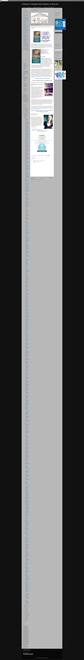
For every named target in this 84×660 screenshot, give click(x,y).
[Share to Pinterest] (49, 155)
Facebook (37, 129)
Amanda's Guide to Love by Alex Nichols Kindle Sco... (27, 602)
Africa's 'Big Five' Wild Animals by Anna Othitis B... (27, 347)
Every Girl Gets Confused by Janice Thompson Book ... (27, 169)
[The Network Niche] (60, 29)
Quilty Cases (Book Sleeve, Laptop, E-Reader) (25, 73)
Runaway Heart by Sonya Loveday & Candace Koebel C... (27, 367)
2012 (25, 619)
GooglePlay (41, 111)
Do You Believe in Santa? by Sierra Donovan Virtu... (27, 138)
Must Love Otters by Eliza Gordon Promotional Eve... (27, 392)
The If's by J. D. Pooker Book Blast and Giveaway (27, 587)
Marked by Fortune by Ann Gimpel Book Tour (27, 165)
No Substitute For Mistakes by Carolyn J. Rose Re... (27, 123)
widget (28, 50)
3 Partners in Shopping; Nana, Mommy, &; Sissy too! (40, 4)
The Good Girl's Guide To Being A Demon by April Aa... (27, 525)
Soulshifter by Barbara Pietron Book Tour (27, 571)
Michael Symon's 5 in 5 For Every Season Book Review (27, 202)
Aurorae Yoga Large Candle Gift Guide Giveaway (27, 240)
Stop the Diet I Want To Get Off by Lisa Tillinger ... (27, 498)
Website (33, 129)
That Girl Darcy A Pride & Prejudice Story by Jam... (27, 529)
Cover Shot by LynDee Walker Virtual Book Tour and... (27, 309)
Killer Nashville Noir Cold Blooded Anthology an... (27, 363)
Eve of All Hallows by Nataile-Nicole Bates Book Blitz (27, 351)
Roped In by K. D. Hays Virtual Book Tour (27, 374)
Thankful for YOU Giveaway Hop (26, 331)
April (25, 612)
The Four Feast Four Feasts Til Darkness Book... (27, 559)
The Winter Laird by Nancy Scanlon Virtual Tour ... (27, 483)
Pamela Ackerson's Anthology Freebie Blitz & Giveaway (25, 18)
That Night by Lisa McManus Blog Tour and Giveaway (26, 143)
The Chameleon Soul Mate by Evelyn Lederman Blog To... (27, 425)
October (26, 604)
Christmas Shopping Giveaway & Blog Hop (27, 537)
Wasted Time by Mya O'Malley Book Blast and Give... (27, 191)
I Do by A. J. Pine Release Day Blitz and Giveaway (27, 494)
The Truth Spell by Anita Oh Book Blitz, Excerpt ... (27, 233)
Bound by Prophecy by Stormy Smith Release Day (27, 594)
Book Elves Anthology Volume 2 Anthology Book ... (26, 549)
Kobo (37, 111)
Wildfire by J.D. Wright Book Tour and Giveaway (27, 252)
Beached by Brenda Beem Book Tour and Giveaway (27, 568)
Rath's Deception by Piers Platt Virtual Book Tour (27, 378)
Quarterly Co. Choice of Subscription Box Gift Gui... (27, 290)
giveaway (34, 156)
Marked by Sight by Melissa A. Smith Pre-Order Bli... (26, 343)
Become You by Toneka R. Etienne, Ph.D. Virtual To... (27, 590)
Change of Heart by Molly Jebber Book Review (27, 173)
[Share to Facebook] (48, 155)
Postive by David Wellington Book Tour (26, 259)
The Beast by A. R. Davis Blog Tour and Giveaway (27, 134)
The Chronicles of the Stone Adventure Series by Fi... (27, 432)
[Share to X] (47, 155)
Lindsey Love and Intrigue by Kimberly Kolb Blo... (27, 501)
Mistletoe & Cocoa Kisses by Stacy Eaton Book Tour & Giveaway (25, 40)
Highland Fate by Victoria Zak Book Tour (27, 150)
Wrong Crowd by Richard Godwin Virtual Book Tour (27, 286)
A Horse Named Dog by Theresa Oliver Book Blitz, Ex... (27, 388)
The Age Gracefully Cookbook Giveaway (26, 222)
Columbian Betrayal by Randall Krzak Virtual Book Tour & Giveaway (26, 27)
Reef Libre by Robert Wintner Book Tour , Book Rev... (27, 436)
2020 (25, 108)
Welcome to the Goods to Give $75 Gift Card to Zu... (27, 471)
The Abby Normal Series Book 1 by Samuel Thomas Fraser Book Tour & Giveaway (26, 36)
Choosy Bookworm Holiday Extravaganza (27, 194)
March (26, 613)
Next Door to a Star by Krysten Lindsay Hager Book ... (27, 534)
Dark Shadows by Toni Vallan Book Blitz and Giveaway (27, 488)
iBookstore (48, 78)
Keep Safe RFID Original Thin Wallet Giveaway (27, 316)
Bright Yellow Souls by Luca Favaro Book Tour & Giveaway (26, 45)
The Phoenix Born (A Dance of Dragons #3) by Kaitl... (27, 305)
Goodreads (36, 78)
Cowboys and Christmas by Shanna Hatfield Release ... (27, 583)
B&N (44, 78)
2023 (25, 106)
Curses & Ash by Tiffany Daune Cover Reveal (27, 319)
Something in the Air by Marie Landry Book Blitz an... (27, 579)
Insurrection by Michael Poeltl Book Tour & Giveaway (26, 43)
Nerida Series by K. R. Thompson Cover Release (26, 460)
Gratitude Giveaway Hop (26, 518)
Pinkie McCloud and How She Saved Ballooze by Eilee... (27, 413)
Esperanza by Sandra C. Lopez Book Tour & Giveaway (25, 33)
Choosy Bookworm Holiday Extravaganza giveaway (27, 400)
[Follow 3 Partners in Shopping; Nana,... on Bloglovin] (58, 50)
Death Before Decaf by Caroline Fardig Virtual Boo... (27, 323)
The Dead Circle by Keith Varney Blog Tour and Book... (27, 198)
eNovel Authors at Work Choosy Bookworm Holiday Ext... (27, 301)
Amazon (40, 78)
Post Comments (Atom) (38, 179)
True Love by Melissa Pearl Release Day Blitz (27, 417)
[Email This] (45, 155)
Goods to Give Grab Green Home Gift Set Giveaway (27, 444)
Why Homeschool (25, 83)
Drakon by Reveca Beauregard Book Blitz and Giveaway (27, 452)
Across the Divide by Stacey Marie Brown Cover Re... (27, 420)
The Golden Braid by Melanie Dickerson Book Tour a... (26, 467)
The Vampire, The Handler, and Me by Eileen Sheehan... (27, 404)
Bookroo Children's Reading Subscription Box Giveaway (27, 226)
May (25, 611)
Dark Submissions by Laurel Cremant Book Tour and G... (27, 564)
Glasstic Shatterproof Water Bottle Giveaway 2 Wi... (27, 479)
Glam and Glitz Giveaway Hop (25, 11)
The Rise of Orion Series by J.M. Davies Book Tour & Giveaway (26, 15)
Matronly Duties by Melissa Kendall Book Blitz (27, 359)
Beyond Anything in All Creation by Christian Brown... (27, 162)
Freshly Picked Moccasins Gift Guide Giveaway (27, 381)
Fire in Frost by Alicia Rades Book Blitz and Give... (27, 385)
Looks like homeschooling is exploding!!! (25, 85)
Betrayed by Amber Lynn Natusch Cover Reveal (27, 552)
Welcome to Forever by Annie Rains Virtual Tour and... (27, 158)
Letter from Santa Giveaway (26, 267)
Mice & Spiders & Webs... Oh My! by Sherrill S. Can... (27, 206)
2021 (25, 107)
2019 (25, 109)
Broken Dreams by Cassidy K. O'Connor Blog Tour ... (27, 456)
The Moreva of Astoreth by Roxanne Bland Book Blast (27, 147)
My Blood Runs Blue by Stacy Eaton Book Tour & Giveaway (26, 30)
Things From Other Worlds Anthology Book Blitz (27, 504)
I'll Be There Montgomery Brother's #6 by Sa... (27, 463)
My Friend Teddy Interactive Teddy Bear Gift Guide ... (27, 244)
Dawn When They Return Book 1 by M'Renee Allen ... (27, 556)
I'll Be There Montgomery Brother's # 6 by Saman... (27, 215)
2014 (25, 617)
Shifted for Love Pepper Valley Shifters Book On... (27, 541)
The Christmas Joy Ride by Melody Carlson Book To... (27, 131)
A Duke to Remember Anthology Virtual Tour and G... (27, 154)
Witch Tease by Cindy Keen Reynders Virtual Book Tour (25, 24)
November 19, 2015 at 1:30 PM (40, 160)
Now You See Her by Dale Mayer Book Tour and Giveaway (27, 508)
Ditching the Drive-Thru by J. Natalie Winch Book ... (27, 598)
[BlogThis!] (46, 155)
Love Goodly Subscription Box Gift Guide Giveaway (27, 294)
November (26, 117)
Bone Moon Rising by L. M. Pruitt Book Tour (27, 429)
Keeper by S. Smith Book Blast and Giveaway (26, 545)
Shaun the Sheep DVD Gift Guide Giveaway (27, 298)
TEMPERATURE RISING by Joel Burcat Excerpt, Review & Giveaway (25, 66)
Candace (34, 160)
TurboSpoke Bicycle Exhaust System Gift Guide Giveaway (27, 335)
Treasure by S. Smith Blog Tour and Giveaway (27, 448)
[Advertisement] (37, 188)
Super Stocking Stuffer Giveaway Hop (27, 515)
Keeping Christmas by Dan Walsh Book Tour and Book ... (27, 127)
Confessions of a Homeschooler (25, 71)
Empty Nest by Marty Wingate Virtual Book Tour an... (27, 181)
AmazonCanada (47, 110)
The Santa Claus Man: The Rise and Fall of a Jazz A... (27, 256)
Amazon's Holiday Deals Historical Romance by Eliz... (27, 263)
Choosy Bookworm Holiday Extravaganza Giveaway (27, 237)
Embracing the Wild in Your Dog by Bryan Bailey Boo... (27, 187)
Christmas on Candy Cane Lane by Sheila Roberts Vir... (27, 371)
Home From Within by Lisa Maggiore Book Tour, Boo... (26, 211)
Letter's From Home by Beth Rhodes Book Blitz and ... (27, 355)
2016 (25, 113)
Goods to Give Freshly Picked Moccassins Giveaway (27, 440)
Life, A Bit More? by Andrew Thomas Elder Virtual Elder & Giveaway (26, 21)
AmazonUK (42, 110)
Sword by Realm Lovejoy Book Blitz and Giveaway (27, 396)
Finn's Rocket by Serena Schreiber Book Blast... (27, 491)
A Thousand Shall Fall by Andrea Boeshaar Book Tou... (27, 327)
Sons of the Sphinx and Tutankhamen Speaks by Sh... (27, 177)
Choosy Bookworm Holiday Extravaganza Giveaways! (27, 575)
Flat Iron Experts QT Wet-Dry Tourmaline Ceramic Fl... (27, 270)
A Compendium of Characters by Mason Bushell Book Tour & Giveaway (26, 48)
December (26, 115)
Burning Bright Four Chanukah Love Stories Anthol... (27, 279)
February (26, 614)
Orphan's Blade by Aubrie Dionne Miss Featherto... (27, 512)
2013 (25, 618)
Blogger (47, 657)
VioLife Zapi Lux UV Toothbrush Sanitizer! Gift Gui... (27, 339)
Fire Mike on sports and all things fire (25, 78)
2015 (25, 114)
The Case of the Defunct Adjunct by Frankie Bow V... (27, 218)
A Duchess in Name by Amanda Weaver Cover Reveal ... (27, 409)
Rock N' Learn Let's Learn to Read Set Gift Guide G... (27, 248)
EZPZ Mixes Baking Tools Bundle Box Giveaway (27, 313)
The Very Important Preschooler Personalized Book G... (27, 475)
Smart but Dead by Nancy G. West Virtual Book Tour (27, 184)
